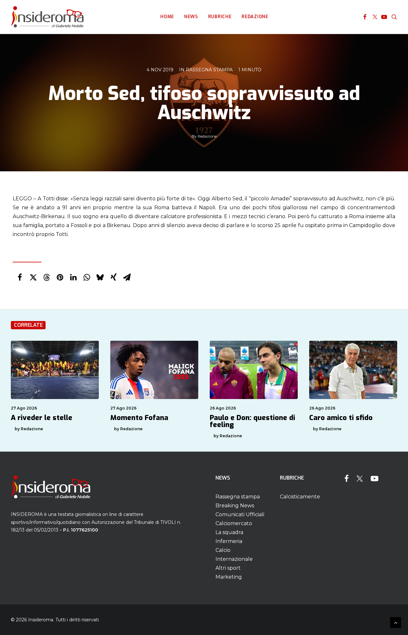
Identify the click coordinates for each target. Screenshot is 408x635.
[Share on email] (126, 277)
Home (167, 17)
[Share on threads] (46, 277)
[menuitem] (167, 17)
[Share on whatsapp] (86, 277)
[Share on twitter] (33, 277)
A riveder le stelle (41, 417)
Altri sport (228, 568)
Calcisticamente (300, 497)
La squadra (229, 532)
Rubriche (220, 17)
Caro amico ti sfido (341, 417)
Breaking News (234, 506)
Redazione (255, 17)
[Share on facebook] (19, 277)
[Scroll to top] (395, 622)
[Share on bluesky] (100, 277)
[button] (365, 17)
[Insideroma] (47, 17)
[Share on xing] (113, 277)
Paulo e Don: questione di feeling (252, 421)
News (191, 17)
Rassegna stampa (209, 70)
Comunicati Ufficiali (239, 514)
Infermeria (228, 541)
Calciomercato (233, 523)
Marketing (228, 577)
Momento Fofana (139, 417)
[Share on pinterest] (60, 277)
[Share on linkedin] (73, 277)
